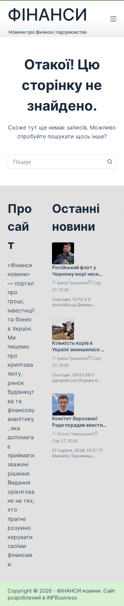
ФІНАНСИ (47, 14)
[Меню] (113, 19)
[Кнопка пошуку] (109, 161)
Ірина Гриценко (72, 282)
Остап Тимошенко (75, 433)
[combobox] (55, 162)
